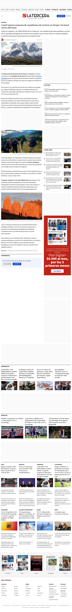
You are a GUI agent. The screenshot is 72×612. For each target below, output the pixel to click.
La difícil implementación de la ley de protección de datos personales (26, 491)
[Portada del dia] (57, 244)
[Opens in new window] (36, 571)
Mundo (37, 9)
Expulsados (30, 250)
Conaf (16, 250)
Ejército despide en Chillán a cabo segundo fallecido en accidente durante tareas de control (53, 154)
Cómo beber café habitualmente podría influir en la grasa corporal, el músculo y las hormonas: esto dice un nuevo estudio (9, 374)
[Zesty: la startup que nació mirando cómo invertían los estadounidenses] (27, 482)
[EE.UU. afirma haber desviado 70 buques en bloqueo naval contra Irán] (45, 526)
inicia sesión (7, 264)
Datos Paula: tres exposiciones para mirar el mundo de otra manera (63, 543)
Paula (56, 510)
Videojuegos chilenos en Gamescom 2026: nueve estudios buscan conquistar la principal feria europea (9, 544)
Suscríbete (17, 264)
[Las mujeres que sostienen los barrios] (63, 526)
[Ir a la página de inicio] (36, 16)
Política (7, 9)
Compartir (4, 69)
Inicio (2, 9)
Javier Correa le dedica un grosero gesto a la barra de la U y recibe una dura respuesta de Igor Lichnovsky (62, 492)
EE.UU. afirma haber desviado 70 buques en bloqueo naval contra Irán (56, 90)
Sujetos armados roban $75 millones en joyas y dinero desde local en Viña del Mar (57, 103)
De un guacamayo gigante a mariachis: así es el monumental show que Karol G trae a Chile (27, 515)
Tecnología (24, 9)
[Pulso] (22, 571)
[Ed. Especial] (50, 571)
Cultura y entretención (26, 510)
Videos (41, 9)
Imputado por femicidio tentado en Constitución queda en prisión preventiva (57, 114)
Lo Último (47, 9)
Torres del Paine (10, 250)
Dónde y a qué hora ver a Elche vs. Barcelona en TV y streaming (12, 420)
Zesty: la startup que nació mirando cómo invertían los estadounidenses (25, 469)
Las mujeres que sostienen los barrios (61, 513)
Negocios (18, 9)
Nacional (12, 9)
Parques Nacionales (22, 250)
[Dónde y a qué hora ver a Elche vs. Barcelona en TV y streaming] (12, 432)
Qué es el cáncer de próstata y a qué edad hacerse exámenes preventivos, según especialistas (44, 373)
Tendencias (40, 464)
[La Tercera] (7, 571)
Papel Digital (62, 9)
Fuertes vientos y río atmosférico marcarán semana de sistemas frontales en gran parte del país (53, 160)
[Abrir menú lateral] (2, 16)
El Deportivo (31, 9)
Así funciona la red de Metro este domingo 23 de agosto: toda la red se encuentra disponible (59, 421)
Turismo (35, 250)
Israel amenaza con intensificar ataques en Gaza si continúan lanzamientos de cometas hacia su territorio (58, 97)
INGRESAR (68, 16)
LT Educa (69, 9)
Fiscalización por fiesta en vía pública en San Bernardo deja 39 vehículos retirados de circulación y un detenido (54, 167)
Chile (2, 464)
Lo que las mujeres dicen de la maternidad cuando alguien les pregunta (63, 535)
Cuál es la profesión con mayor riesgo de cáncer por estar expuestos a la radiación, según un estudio (45, 492)
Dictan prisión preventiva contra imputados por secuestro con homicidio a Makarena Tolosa (53, 173)
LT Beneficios (55, 9)
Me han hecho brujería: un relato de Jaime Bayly (26, 543)
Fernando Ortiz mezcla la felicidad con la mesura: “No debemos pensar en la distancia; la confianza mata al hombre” (63, 502)
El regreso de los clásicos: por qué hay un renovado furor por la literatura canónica (26, 535)
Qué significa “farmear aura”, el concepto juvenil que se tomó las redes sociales (62, 373)
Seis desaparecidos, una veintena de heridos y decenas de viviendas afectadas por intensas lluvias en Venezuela (45, 544)
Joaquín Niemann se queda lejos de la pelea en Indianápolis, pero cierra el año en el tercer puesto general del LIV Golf (63, 471)
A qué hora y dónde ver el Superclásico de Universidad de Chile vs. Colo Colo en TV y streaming (35, 421)
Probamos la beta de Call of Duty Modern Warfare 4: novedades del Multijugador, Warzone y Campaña (26, 373)
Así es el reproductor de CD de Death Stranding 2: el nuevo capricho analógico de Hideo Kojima (57, 109)
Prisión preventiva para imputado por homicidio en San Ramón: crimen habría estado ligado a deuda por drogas (54, 187)
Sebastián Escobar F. (11, 40)
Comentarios (12, 69)
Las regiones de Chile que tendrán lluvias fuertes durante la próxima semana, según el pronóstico (44, 501)
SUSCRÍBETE (57, 271)
